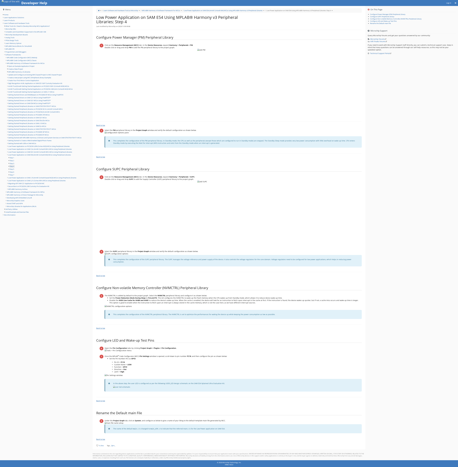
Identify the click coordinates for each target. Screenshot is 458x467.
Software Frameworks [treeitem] (13, 55)
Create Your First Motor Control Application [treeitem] (23, 80)
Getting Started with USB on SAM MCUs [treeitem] (22, 143)
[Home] (98, 10)
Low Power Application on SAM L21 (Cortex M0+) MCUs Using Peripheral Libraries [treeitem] (37, 181)
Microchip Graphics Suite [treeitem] (15, 201)
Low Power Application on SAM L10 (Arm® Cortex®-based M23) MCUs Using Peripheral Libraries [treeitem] (42, 178)
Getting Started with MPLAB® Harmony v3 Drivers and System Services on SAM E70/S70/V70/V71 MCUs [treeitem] (44, 138)
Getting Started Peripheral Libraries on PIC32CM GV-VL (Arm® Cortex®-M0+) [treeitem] (35, 109)
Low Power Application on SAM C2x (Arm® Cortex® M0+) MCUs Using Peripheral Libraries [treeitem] (40, 149)
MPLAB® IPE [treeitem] (9, 49)
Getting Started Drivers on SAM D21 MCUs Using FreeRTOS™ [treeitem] (29, 100)
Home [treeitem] (6, 15)
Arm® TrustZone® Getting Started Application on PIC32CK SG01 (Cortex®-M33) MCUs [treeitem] (38, 86)
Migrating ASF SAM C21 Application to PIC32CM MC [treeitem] (26, 183)
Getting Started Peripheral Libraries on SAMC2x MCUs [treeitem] (27, 126)
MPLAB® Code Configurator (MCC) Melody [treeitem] (22, 57)
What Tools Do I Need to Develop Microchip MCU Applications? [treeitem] (27, 26)
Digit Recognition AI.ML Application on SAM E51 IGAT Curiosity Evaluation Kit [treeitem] (35, 83)
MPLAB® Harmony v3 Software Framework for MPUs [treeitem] (25, 192)
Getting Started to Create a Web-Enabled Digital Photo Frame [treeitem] (29, 140)
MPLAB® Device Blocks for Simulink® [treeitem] (18, 46)
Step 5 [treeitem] (12, 169)
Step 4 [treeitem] (12, 166)
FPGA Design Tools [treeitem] (11, 40)
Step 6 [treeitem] (12, 172)
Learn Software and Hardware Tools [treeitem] (16, 23)
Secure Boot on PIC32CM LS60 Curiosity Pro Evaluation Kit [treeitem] (28, 186)
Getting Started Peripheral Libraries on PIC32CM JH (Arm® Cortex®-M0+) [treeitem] (34, 112)
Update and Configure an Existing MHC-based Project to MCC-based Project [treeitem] (35, 75)
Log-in (448, 3)
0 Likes (101, 445)
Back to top (100, 125)
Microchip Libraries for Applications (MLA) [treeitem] (21, 206)
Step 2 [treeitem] (12, 160)
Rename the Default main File (380, 23)
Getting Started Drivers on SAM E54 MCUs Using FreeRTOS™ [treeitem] (29, 103)
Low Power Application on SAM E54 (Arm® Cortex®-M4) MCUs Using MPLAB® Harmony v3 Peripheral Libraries (223, 10)
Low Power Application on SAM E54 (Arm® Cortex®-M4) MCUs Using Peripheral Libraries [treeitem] (39, 155)
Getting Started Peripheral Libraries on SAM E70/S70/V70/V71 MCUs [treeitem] (32, 106)
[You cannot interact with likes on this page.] (97, 445)
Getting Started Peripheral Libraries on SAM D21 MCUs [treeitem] (27, 118)
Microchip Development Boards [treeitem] (16, 35)
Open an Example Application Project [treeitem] (21, 66)
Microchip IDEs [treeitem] (10, 29)
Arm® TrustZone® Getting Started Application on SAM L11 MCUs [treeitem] (31, 92)
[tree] (46, 14)
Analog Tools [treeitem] (9, 37)
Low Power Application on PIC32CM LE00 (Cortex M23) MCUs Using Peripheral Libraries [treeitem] (39, 146)
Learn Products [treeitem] (9, 20)
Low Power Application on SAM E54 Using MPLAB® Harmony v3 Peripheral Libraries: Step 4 (298, 10)
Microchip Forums (377, 39)
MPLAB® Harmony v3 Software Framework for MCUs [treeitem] (25, 63)
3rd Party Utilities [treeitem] (11, 209)
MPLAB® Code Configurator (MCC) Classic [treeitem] (21, 60)
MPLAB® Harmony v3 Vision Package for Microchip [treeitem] (25, 195)
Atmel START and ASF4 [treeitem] (15, 203)
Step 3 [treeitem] (12, 163)
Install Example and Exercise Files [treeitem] (17, 212)
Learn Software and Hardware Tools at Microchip (120, 10)
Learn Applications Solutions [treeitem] (14, 17)
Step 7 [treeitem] (12, 175)
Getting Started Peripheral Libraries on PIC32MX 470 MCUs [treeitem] (29, 115)
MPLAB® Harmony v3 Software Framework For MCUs (161, 10)
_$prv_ (113, 445)
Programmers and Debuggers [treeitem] (15, 52)
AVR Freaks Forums (377, 41)
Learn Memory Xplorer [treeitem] (13, 43)
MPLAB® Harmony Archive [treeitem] (17, 189)
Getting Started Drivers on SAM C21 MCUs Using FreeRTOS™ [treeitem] (29, 98)
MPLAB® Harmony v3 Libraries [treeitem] (19, 72)
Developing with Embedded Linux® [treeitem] (19, 198)
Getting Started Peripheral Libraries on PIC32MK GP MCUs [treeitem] (28, 132)
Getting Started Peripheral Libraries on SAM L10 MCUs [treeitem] (27, 123)
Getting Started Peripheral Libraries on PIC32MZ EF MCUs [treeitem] (28, 135)
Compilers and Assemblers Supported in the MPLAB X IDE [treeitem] (25, 32)
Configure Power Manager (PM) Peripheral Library (387, 14)
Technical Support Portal (380, 53)
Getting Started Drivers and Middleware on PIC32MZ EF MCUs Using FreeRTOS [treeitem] (35, 95)
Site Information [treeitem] (10, 215)
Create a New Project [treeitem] (15, 69)
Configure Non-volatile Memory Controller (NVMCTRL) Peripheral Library (396, 19)
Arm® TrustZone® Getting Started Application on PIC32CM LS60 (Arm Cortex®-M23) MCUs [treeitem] (40, 89)
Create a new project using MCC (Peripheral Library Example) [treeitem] (29, 78)
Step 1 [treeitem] (12, 158)
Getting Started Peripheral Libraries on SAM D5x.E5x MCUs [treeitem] (28, 120)
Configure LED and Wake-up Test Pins (383, 21)
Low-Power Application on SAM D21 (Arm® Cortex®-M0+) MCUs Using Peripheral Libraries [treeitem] (40, 152)
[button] (91, 233)
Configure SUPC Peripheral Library (382, 16)
